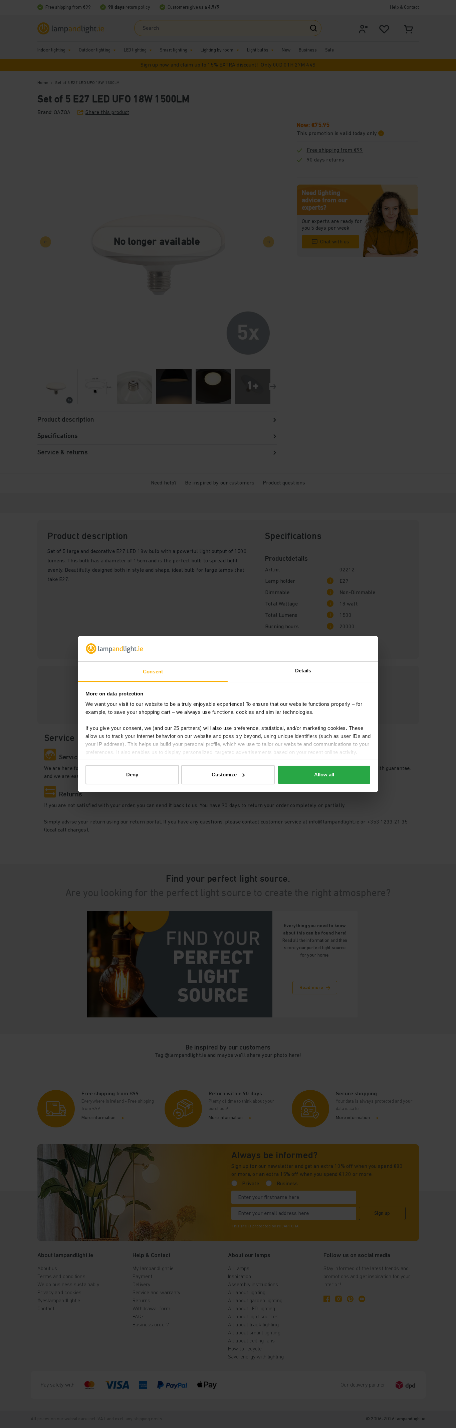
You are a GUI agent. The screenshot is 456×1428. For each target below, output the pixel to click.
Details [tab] (303, 670)
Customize (224, 774)
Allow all (324, 774)
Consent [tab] (153, 671)
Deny (132, 774)
